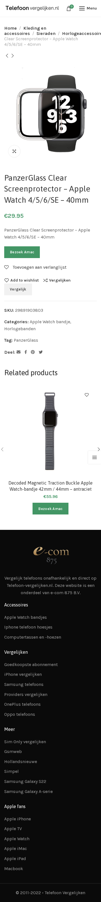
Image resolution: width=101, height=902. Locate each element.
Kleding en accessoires (25, 30)
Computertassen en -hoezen (32, 637)
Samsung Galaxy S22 (25, 781)
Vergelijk (18, 289)
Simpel (11, 771)
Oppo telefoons (19, 714)
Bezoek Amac (22, 252)
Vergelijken (60, 280)
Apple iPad (15, 858)
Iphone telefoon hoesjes (28, 627)
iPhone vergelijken (23, 674)
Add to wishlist (24, 280)
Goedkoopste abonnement (31, 664)
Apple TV (13, 828)
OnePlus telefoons (22, 704)
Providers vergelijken (25, 694)
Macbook (13, 868)
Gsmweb (13, 751)
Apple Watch (16, 838)
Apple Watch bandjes (25, 617)
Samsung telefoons (23, 684)
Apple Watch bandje (50, 321)
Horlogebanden (20, 328)
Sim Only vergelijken (25, 741)
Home (10, 28)
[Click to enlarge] (14, 151)
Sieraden (46, 33)
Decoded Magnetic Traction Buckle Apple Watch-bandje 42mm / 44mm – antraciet (50, 486)
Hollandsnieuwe (20, 761)
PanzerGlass (26, 340)
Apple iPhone (17, 818)
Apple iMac (15, 848)
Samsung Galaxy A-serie (28, 791)
